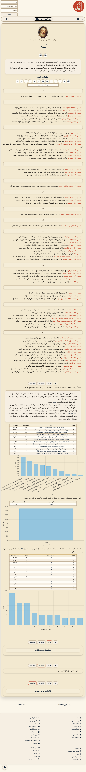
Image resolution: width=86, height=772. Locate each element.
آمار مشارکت (33, 748)
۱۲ (51, 570)
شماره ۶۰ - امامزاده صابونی (71, 366)
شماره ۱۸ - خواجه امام (73, 172)
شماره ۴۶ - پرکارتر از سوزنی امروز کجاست (66, 318)
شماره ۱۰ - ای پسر (74, 138)
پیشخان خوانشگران (31, 738)
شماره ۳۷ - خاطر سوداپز (72, 276)
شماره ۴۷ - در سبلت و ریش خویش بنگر (67, 321)
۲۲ (22, 549)
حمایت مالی (75, 757)
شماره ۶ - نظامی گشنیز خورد (71, 118)
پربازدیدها (32, 384)
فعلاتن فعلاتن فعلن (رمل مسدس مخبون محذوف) (51, 451)
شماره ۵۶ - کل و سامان (72, 355)
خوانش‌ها (41, 384)
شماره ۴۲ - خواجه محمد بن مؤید (69, 298)
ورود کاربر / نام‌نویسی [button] (44, 19)
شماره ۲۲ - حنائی (75, 200)
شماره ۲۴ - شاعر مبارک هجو (71, 214)
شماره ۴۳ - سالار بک (73, 310)
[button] (82, 19)
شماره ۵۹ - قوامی (75, 363)
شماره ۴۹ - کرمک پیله (73, 326)
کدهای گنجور (33, 718)
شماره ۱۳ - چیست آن (73, 149)
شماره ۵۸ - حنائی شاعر (73, 360)
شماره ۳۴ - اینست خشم (72, 259)
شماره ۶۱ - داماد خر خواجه (71, 369)
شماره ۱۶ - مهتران (74, 158)
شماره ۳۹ (77, 281)
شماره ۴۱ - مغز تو (75, 296)
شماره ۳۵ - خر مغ (74, 270)
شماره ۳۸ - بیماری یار (73, 279)
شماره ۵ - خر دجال (74, 116)
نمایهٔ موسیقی (75, 729)
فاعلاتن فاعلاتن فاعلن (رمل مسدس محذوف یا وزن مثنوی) (51, 453)
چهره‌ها (77, 754)
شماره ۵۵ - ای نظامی (73, 352)
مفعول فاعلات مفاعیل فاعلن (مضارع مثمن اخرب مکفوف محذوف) (51, 430)
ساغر (35, 724)
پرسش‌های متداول (73, 751)
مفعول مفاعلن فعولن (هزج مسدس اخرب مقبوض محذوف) (51, 449)
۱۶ (51, 586)
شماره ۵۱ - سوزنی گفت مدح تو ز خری (68, 340)
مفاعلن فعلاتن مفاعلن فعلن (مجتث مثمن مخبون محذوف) (51, 435)
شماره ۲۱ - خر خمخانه (73, 197)
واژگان (49, 384)
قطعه (51, 504)
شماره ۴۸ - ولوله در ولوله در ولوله (69, 324)
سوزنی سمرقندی (51, 40)
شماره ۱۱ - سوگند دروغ (73, 141)
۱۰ (51, 577)
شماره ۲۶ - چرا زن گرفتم (72, 236)
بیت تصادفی (75, 721)
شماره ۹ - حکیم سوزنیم (72, 135)
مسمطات (21, 704)
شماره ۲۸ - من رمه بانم (72, 242)
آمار (55, 384)
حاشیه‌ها (76, 732)
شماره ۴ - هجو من (74, 113)
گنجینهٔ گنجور (33, 729)
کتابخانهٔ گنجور (33, 726)
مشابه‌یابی (76, 735)
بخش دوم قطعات (65, 704)
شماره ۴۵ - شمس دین (72, 315)
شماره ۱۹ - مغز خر (74, 175)
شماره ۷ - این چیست (73, 121)
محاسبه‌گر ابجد (32, 732)
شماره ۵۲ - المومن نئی (73, 343)
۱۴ (51, 581)
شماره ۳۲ (77, 253)
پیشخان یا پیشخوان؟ (31, 740)
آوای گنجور (34, 735)
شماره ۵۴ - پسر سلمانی (72, 349)
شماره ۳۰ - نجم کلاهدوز (72, 248)
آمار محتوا (76, 760)
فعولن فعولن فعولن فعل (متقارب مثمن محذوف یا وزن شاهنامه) (51, 444)
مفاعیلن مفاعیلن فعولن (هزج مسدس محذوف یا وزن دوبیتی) (51, 439)
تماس (35, 756)
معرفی (77, 748)
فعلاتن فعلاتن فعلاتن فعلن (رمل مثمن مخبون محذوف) (51, 437)
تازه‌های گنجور (75, 738)
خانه (77, 718)
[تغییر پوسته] (4, 767)
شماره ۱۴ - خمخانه (74, 152)
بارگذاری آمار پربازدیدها (43, 691)
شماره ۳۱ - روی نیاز (74, 251)
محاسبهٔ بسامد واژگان (43, 650)
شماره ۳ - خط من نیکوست (71, 110)
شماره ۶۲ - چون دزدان (73, 371)
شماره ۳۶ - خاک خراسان (72, 273)
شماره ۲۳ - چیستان (74, 203)
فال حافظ (76, 726)
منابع (35, 753)
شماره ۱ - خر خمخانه (73, 96)
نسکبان (35, 743)
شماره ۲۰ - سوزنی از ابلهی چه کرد (69, 186)
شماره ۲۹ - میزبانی (74, 245)
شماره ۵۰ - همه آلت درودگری (70, 338)
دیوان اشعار (41, 40)
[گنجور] (79, 6)
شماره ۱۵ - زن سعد (74, 155)
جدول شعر (76, 724)
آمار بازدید (34, 751)
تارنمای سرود (72, 413)
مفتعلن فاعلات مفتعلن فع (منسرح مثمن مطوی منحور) (51, 432)
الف (43, 90)
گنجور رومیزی (33, 721)
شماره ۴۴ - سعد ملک (73, 312)
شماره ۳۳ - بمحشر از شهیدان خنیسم (67, 256)
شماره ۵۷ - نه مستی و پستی (71, 357)
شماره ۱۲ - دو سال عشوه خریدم (69, 144)
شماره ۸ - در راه (75, 133)
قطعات (43, 47)
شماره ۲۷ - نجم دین (73, 239)
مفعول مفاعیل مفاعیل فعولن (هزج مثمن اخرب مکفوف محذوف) (51, 442)
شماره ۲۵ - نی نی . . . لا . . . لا (71, 225)
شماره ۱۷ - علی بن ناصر (72, 169)
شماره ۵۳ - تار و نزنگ (73, 346)
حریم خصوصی (33, 759)
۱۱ (51, 584)
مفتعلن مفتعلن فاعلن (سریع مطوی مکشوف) (51, 446)
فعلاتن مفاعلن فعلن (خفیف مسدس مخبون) (51, 427)
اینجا (54, 402)
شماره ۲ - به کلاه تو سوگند (71, 107)
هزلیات (32, 40)
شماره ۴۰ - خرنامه (74, 293)
